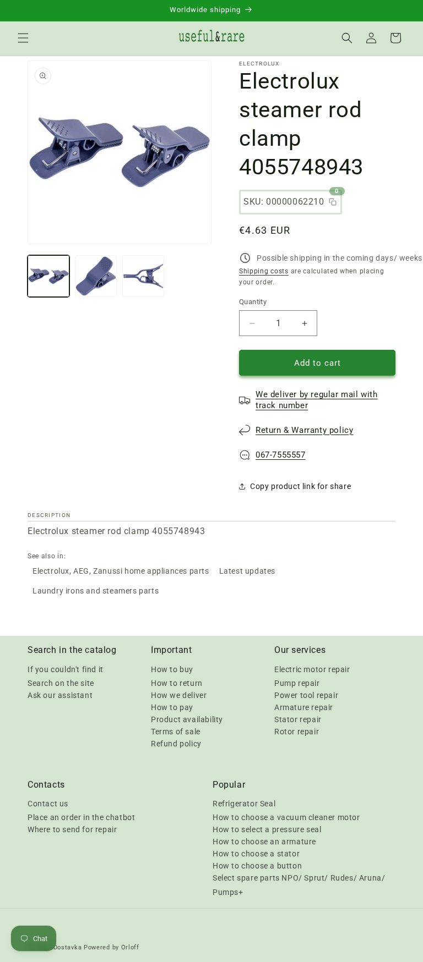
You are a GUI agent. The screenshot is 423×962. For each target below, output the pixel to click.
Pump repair (297, 683)
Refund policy (176, 743)
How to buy (172, 669)
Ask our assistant (60, 695)
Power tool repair (306, 695)
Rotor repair (296, 731)
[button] (23, 38)
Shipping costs (264, 271)
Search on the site (61, 683)
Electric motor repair (312, 669)
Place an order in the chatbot (81, 817)
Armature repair (303, 707)
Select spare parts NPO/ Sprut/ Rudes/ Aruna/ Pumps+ (299, 884)
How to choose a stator (256, 853)
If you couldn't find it (66, 669)
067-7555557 (281, 455)
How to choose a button (257, 865)
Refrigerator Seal (244, 803)
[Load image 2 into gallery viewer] (96, 276)
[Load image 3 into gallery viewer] (143, 276)
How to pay (172, 707)
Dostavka (67, 947)
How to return (177, 683)
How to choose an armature (264, 841)
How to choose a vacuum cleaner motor (286, 817)
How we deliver (179, 695)
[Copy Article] (333, 202)
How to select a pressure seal (267, 829)
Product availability (187, 719)
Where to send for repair (72, 829)
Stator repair (298, 719)
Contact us (48, 803)
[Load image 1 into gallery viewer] (48, 276)
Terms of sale (175, 731)
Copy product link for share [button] (300, 486)
